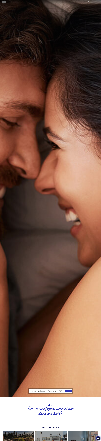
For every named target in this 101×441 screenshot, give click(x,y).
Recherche (68, 391)
